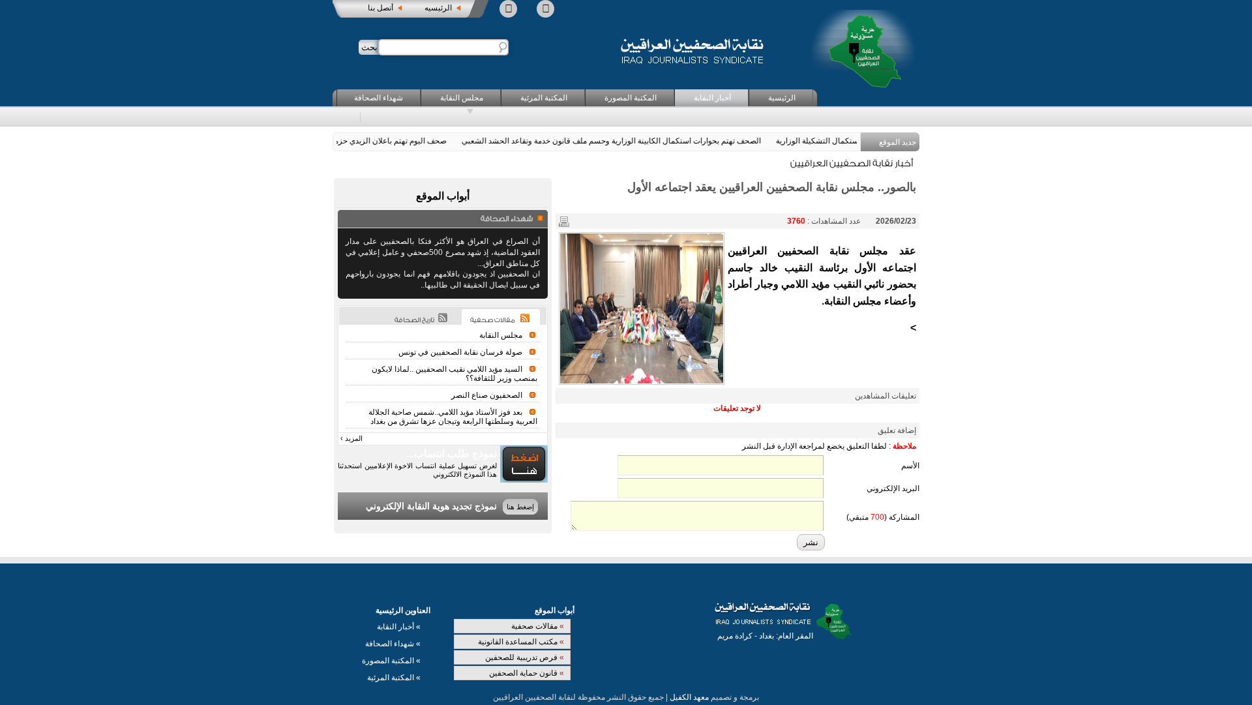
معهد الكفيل (689, 697)
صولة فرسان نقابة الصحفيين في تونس (460, 352)
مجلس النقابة (461, 97)
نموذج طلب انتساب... (451, 453)
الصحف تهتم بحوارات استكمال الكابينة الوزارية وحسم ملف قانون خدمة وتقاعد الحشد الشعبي (621, 140)
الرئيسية (782, 97)
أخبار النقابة (712, 97)
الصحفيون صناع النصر (486, 395)
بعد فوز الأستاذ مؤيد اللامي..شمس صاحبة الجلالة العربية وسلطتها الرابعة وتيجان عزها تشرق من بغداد (452, 417)
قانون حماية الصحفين (526, 673)
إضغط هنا (520, 507)
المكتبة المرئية (543, 97)
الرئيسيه (438, 7)
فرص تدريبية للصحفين (524, 657)
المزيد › (351, 438)
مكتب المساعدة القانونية (521, 641)
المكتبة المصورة (630, 97)
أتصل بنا (380, 7)
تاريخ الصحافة (414, 320)
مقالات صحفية (537, 626)
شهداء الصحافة (378, 97)
